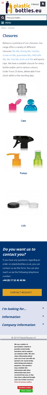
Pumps (23, 173)
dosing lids (25, 51)
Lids (23, 225)
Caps (23, 120)
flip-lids (15, 51)
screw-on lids (9, 55)
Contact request (21, 292)
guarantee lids (24, 55)
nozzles (35, 51)
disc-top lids (13, 59)
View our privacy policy (23, 382)
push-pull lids (26, 59)
